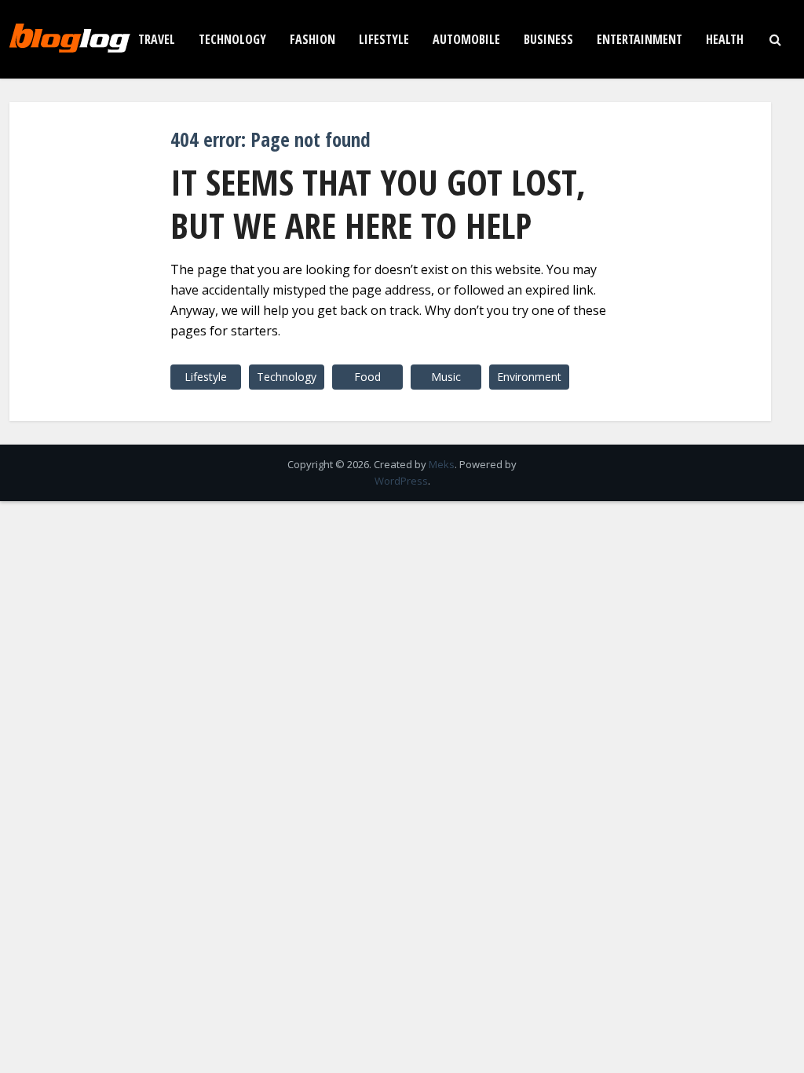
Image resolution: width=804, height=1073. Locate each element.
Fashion (312, 39)
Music (446, 376)
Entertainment (639, 39)
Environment (529, 376)
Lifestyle (384, 39)
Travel (156, 39)
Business (548, 39)
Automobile (466, 39)
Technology (232, 39)
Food (367, 376)
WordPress (401, 481)
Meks (442, 464)
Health (725, 39)
